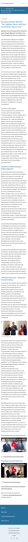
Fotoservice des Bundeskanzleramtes (12, 495)
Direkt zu (7, 507)
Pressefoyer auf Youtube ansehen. (11, 482)
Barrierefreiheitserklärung (14, 533)
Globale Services (9, 520)
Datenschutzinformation (14, 530)
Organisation (8, 512)
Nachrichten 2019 (9, 8)
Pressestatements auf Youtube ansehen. (13, 456)
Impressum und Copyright (14, 528)
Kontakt (14, 535)
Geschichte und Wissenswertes (12, 516)
